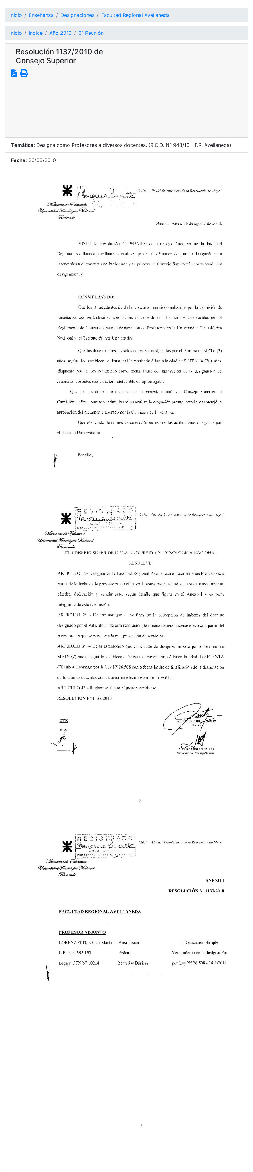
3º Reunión (91, 33)
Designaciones (77, 15)
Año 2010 (60, 33)
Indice (36, 33)
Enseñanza (41, 15)
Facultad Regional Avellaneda (135, 15)
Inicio (16, 15)
